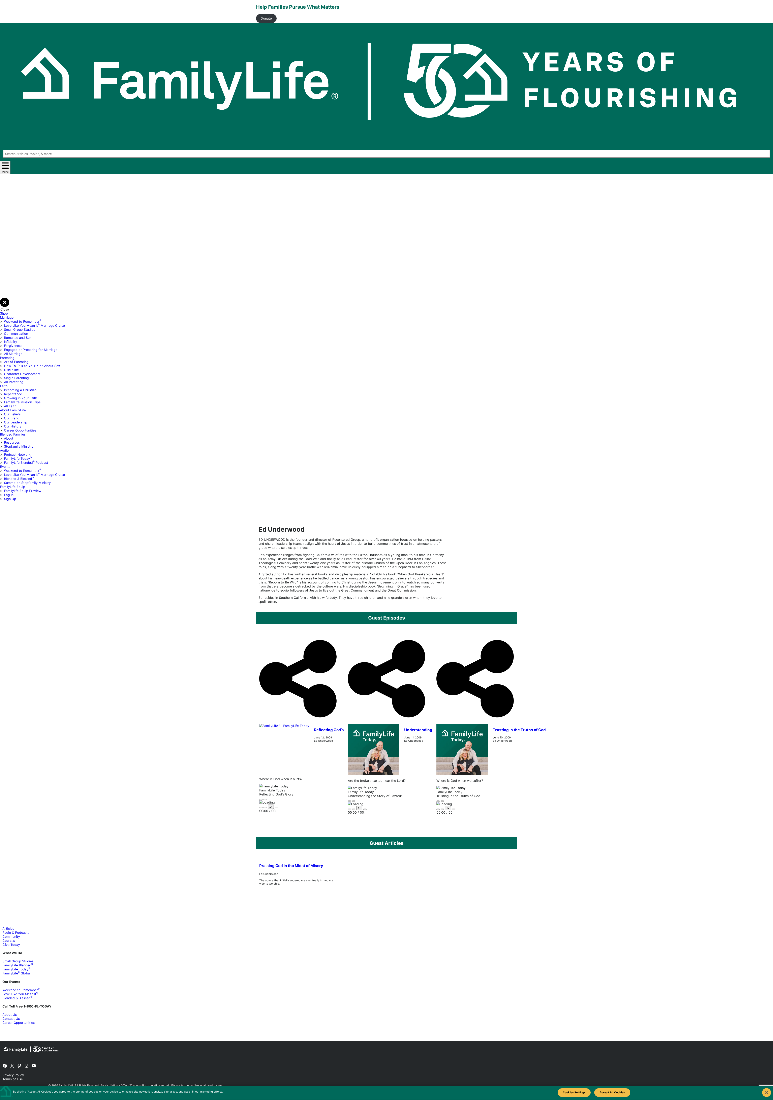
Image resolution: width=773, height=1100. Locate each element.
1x (270, 806)
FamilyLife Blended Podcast (26, 463)
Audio (4, 450)
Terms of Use (12, 1079)
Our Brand (11, 418)
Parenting (7, 358)
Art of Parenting (16, 362)
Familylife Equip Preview (22, 491)
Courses (8, 941)
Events (5, 467)
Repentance (13, 394)
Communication (16, 334)
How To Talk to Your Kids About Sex (32, 366)
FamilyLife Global (16, 973)
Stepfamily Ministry (18, 446)
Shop (4, 313)
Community (11, 937)
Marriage (6, 317)
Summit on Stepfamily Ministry (27, 483)
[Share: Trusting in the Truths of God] (475, 722)
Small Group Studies (19, 330)
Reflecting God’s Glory (334, 730)
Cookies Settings (574, 1092)
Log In (8, 495)
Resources (12, 442)
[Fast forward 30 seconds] (276, 807)
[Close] (766, 1092)
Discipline (11, 370)
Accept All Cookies (612, 1092)
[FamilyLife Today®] (284, 749)
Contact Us (11, 1019)
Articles (8, 928)
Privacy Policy (13, 1075)
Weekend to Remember (22, 321)
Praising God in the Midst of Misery (291, 865)
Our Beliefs (12, 414)
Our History (13, 426)
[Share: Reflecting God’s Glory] (298, 722)
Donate (266, 18)
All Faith (10, 406)
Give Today (11, 945)
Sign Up (10, 499)
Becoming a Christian (20, 390)
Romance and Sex (17, 338)
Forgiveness (13, 346)
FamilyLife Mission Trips (22, 402)
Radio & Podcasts (15, 933)
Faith (3, 386)
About (8, 438)
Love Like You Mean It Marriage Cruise (34, 325)
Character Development (22, 374)
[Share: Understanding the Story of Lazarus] (386, 722)
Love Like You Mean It (20, 994)
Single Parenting (16, 378)
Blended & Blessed (19, 479)
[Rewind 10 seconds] (265, 807)
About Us (9, 1015)
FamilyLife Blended (17, 965)
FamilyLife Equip (12, 487)
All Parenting (13, 382)
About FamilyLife (13, 410)
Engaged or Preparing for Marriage (30, 350)
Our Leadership (15, 422)
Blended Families (13, 434)
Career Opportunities (20, 430)
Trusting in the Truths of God (519, 730)
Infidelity (10, 342)
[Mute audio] (260, 807)
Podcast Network (17, 454)
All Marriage (13, 354)
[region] (386, 1093)
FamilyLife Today (18, 458)
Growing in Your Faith (20, 398)
